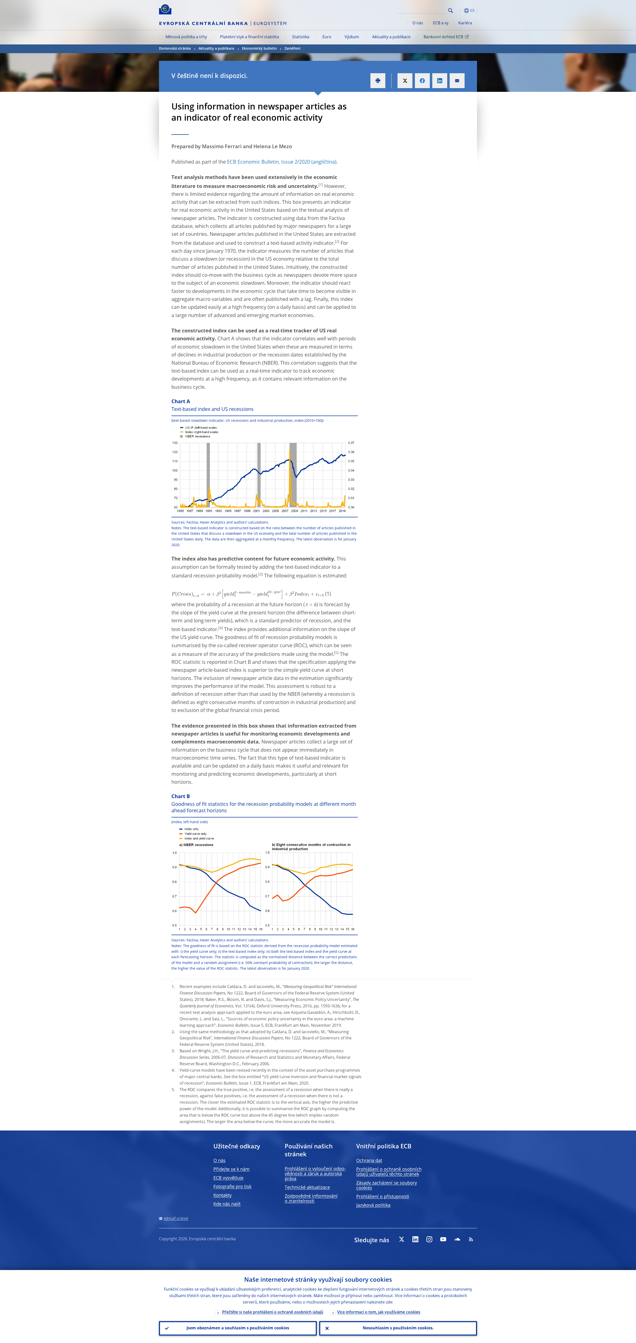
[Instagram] (429, 1239)
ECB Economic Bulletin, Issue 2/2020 (268, 162)
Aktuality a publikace (391, 37)
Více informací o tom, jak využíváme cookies (378, 1312)
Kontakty (222, 1195)
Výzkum (352, 37)
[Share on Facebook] (422, 80)
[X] (401, 1239)
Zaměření (292, 48)
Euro (326, 37)
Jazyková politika (373, 1205)
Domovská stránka (175, 48)
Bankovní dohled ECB (443, 37)
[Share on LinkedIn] (439, 80)
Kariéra (465, 23)
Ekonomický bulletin (259, 48)
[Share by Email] (457, 80)
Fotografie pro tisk (232, 1187)
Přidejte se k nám (231, 1169)
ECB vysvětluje (228, 1178)
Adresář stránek (176, 1218)
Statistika (300, 37)
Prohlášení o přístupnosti (382, 1197)
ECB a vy (440, 23)
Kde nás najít (226, 1204)
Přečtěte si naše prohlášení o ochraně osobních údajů (272, 1312)
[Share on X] (405, 80)
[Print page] (377, 80)
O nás (417, 23)
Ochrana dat (369, 1161)
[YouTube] (443, 1239)
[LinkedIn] (415, 1239)
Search (450, 10)
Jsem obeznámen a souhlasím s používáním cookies (238, 1328)
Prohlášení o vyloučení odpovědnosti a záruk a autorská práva (315, 1174)
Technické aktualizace (307, 1187)
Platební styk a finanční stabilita (249, 37)
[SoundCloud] (457, 1239)
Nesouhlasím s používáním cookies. (398, 1328)
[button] (459, 10)
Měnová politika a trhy (186, 37)
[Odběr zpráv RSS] (471, 1239)
